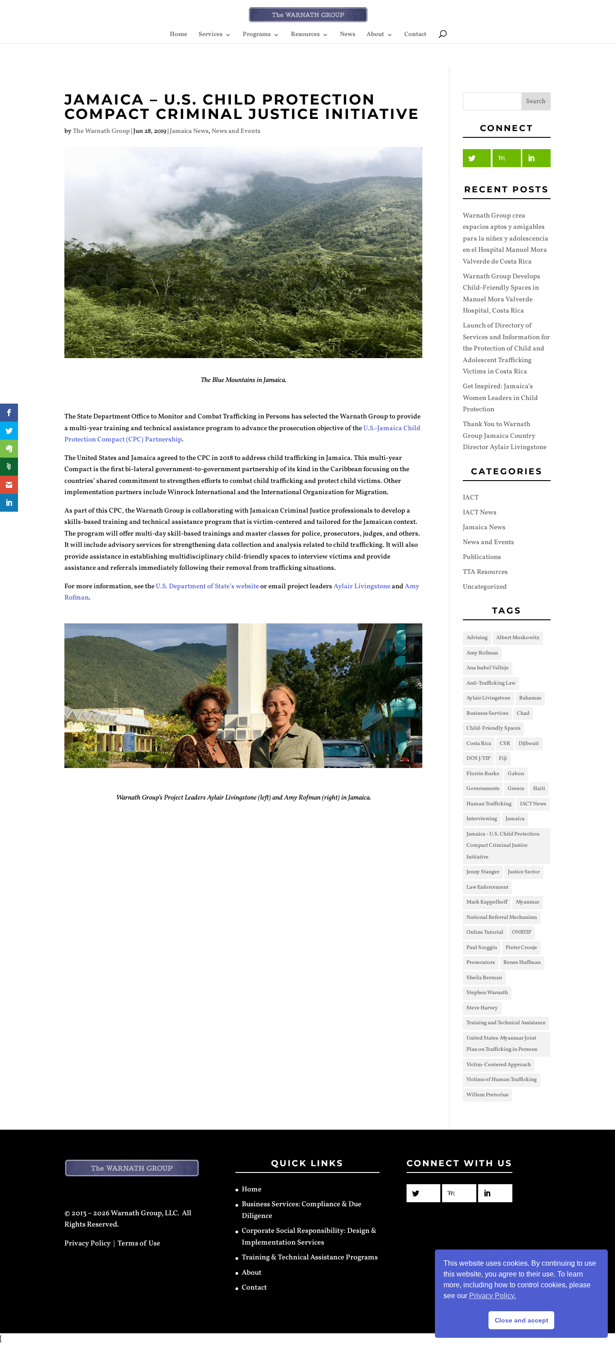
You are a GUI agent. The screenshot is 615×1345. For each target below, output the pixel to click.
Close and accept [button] (521, 1320)
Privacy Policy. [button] (492, 1296)
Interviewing (481, 818)
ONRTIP (521, 932)
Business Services (487, 713)
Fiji (503, 758)
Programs (257, 35)
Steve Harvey (482, 1008)
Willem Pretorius (487, 1095)
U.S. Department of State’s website (207, 586)
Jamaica (515, 818)
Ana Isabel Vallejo (487, 668)
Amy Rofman (482, 653)
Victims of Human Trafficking (501, 1079)
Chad (523, 713)
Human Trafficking (488, 804)
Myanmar (527, 902)
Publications (482, 557)
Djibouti (529, 743)
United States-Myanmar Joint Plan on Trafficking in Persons (501, 1044)
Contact (415, 35)
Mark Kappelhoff (486, 902)
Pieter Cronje (521, 947)
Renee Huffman (522, 962)
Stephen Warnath (487, 992)
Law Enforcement (487, 887)
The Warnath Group (101, 131)
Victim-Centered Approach (498, 1064)
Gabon (516, 773)
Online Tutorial (484, 932)
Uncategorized (485, 587)
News (347, 35)
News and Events (236, 131)
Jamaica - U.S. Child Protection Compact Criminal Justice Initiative (502, 846)
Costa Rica (478, 743)
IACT (471, 498)
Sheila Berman (484, 977)
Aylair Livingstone (362, 586)
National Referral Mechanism (501, 917)
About (375, 35)
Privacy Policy (87, 1244)
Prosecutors (480, 962)
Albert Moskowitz (517, 637)
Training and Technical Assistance (506, 1023)
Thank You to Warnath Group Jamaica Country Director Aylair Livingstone (505, 436)
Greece (516, 788)
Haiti (539, 788)
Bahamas (530, 698)
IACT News (480, 513)
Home (178, 35)
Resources (305, 35)
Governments (482, 788)
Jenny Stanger (482, 872)
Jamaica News (189, 131)
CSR (505, 743)
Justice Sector (524, 872)
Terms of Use (139, 1244)
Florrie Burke (482, 773)
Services (210, 35)
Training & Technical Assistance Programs (310, 1258)
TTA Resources (485, 572)
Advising (477, 637)
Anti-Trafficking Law (491, 683)
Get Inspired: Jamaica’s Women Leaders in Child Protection (500, 398)
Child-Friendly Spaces (493, 728)
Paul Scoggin (481, 947)
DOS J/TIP (478, 758)
